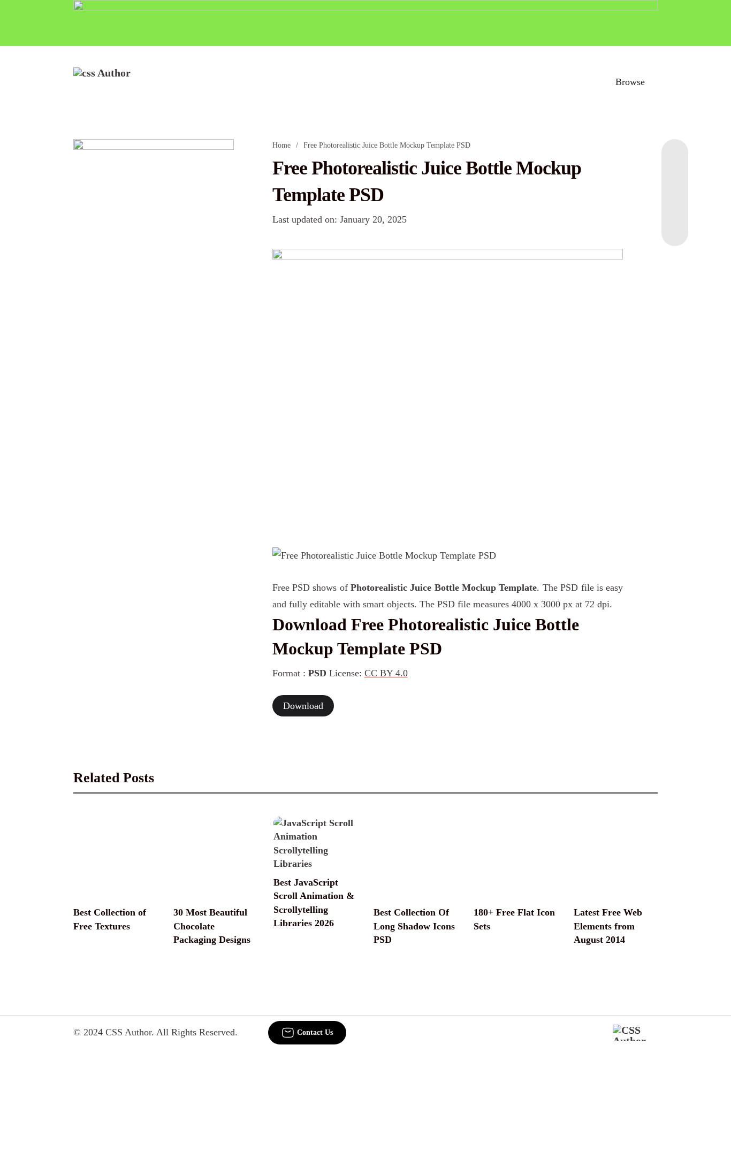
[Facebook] (675, 160)
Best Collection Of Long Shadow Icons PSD (414, 925)
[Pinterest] (675, 203)
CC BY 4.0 (386, 673)
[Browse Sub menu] (654, 82)
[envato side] (153, 298)
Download (303, 705)
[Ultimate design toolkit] (447, 386)
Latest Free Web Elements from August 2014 (608, 925)
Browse (630, 82)
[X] (675, 225)
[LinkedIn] (675, 182)
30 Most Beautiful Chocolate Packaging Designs (211, 925)
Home (281, 145)
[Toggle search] (583, 82)
